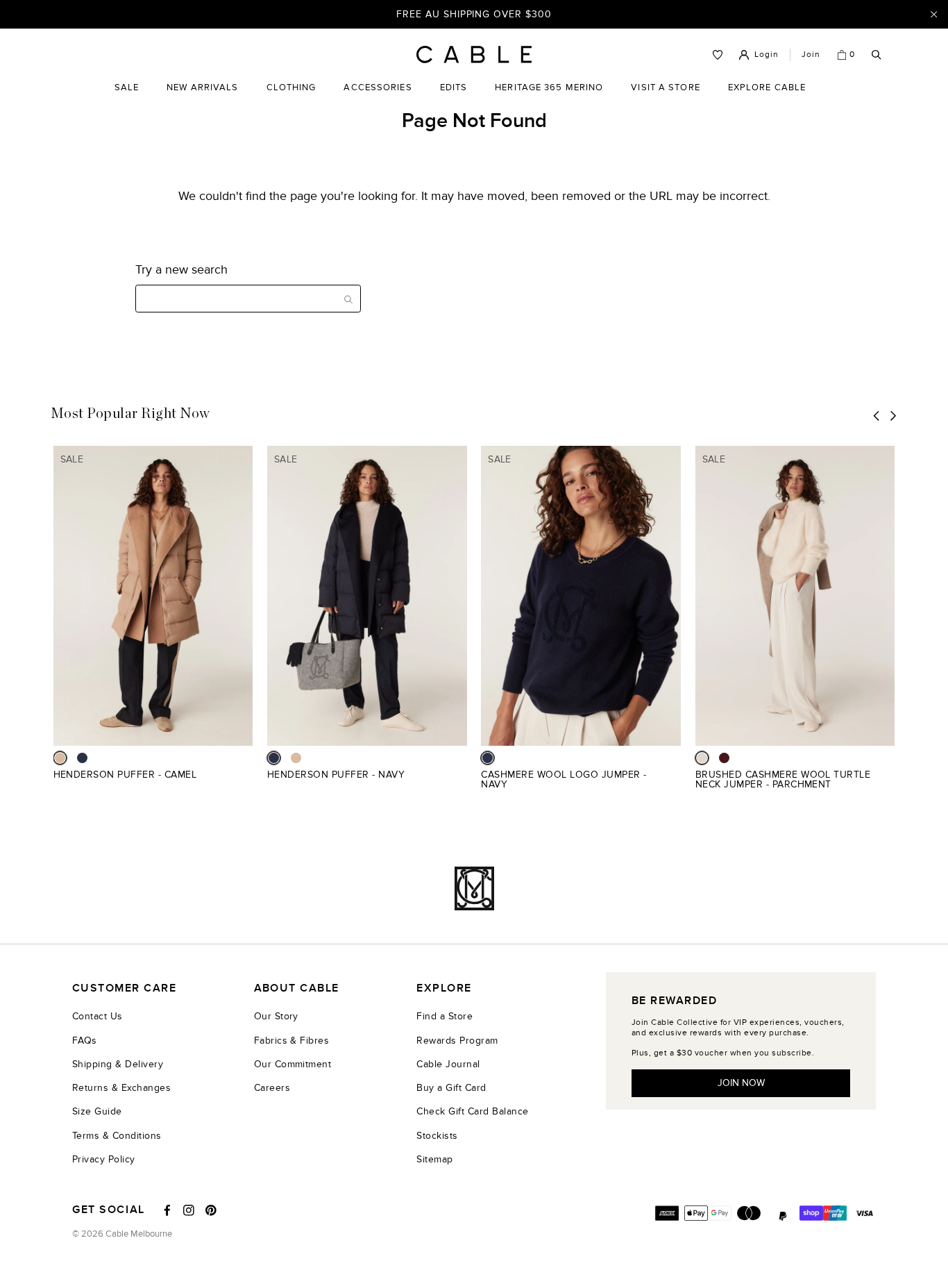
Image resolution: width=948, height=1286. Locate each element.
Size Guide (97, 1111)
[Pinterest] (211, 1210)
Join (811, 54)
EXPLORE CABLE (767, 87)
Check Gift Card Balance (472, 1111)
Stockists (436, 1136)
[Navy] (82, 758)
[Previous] (876, 415)
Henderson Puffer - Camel (125, 774)
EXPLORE (443, 988)
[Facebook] (167, 1210)
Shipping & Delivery (117, 1064)
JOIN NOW (741, 1083)
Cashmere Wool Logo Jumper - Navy (563, 779)
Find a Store (444, 1016)
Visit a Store (665, 98)
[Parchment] (702, 758)
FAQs (84, 1040)
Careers (272, 1088)
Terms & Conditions (117, 1136)
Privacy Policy (103, 1159)
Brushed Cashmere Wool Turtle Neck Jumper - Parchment (783, 779)
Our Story (276, 1016)
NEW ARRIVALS (202, 87)
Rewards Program (457, 1040)
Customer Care (124, 988)
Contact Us (97, 1016)
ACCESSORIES (378, 98)
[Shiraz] (724, 758)
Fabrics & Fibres (292, 1040)
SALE (127, 98)
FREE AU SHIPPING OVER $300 (474, 13)
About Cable (296, 988)
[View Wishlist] (717, 55)
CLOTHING (291, 98)
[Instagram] (188, 1210)
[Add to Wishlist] (247, 782)
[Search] (876, 55)
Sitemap (434, 1159)
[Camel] (60, 758)
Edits (454, 87)
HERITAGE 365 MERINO (549, 87)
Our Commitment (293, 1064)
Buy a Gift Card (451, 1088)
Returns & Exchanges (121, 1088)
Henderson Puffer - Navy (336, 774)
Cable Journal (448, 1064)
